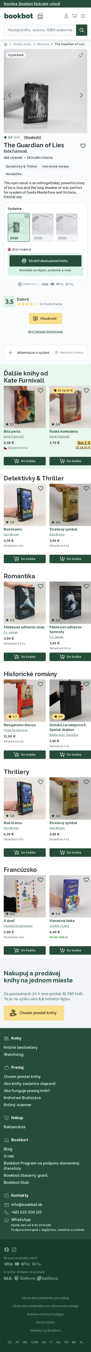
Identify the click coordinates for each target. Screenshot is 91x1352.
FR (66, 1342)
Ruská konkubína (63, 431)
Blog (8, 1149)
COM (34, 1342)
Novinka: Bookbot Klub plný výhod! (32, 4)
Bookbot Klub (16, 1182)
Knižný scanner (18, 1105)
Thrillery (16, 771)
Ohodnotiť (32, 137)
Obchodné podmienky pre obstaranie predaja (45, 1306)
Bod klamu (13, 529)
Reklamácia (14, 1127)
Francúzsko (20, 869)
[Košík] (74, 16)
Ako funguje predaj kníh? (27, 1091)
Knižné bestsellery (21, 1047)
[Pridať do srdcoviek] (83, 146)
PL (82, 1342)
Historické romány (30, 674)
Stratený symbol (63, 529)
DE (25, 1342)
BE (74, 1342)
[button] (45, 91)
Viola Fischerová (16, 730)
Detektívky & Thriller (34, 478)
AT (17, 1342)
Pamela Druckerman (18, 926)
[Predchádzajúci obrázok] (10, 95)
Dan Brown (11, 534)
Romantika (19, 576)
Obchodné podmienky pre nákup (45, 1298)
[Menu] (83, 16)
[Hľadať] (81, 30)
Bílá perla (12, 431)
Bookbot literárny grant (26, 1175)
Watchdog (14, 1054)
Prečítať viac (13, 196)
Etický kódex (45, 1322)
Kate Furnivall (15, 151)
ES (44, 1342)
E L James (11, 632)
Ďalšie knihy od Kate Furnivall (26, 377)
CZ (9, 1342)
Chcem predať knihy (22, 1076)
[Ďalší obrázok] (81, 95)
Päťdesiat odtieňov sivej (24, 627)
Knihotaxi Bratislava (22, 1098)
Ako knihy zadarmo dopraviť (30, 1083)
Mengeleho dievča (20, 725)
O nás (9, 1156)
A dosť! (9, 921)
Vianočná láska (62, 921)
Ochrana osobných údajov (45, 1314)
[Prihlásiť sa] (66, 16)
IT (51, 1342)
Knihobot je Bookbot (45, 1330)
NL (58, 1342)
